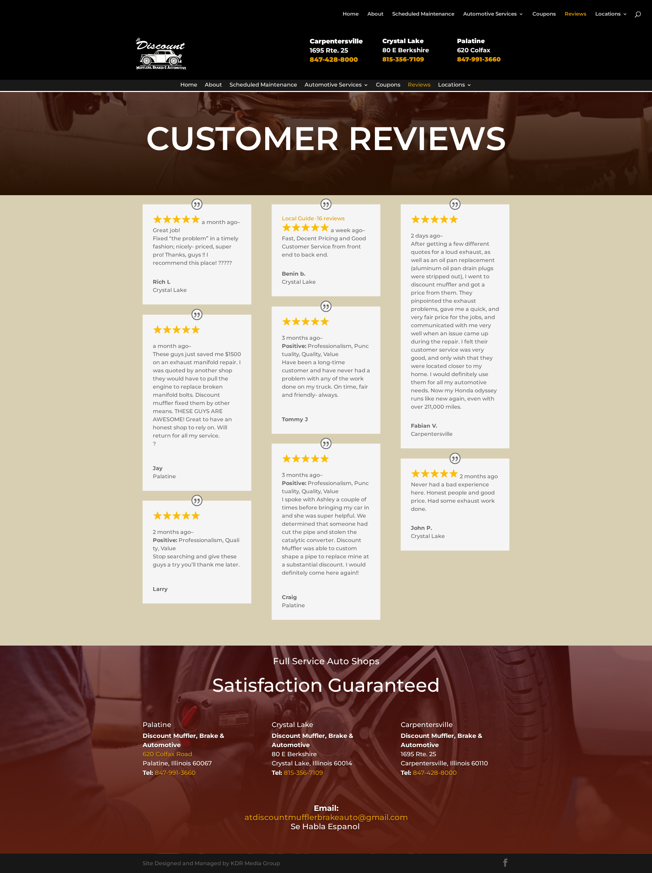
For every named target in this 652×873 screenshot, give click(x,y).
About (375, 14)
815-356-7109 (403, 59)
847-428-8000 (334, 59)
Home (351, 14)
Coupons (544, 14)
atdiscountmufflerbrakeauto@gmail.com (326, 817)
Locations (608, 14)
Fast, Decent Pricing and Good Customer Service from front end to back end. (324, 246)
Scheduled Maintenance (423, 14)
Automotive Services (490, 14)
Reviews (575, 14)
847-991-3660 (479, 59)
